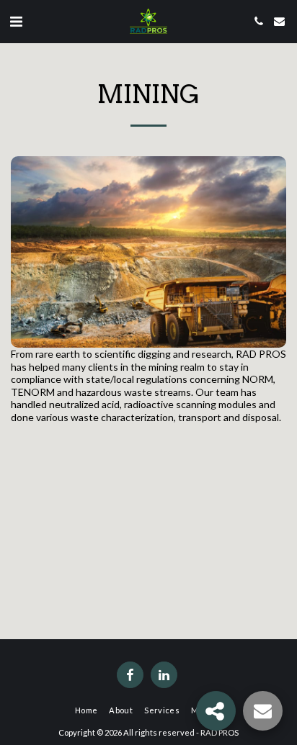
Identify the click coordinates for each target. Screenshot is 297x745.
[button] (16, 21)
